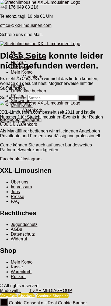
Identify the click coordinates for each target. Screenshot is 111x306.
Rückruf (18, 62)
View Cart (8, 296)
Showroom (21, 67)
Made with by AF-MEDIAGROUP (36, 290)
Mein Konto (22, 72)
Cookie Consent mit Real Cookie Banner (48, 303)
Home (16, 53)
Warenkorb (32, 77)
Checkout (26, 296)
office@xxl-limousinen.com (25, 25)
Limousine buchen (28, 57)
